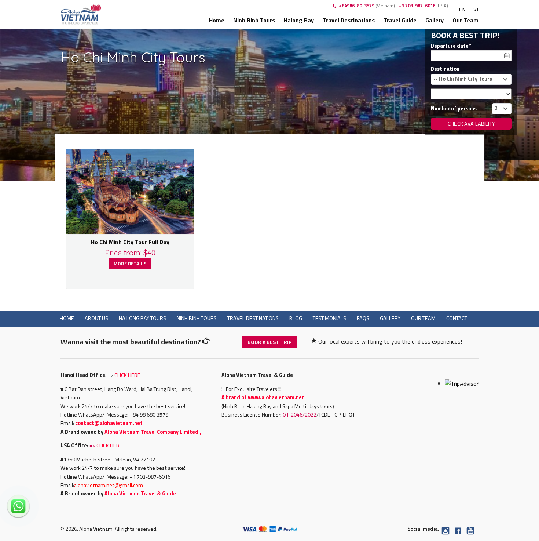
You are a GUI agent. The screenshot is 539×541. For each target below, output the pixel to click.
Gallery (434, 20)
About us (96, 318)
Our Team (465, 20)
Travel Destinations (349, 20)
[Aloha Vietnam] (81, 14)
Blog (295, 318)
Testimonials (329, 318)
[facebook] (458, 532)
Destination (445, 69)
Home (216, 20)
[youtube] (470, 532)
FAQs (363, 318)
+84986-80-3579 (367, 5)
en (463, 10)
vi (475, 10)
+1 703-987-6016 (423, 5)
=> (105, 446)
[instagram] (445, 532)
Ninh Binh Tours (254, 20)
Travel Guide (400, 20)
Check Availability (471, 124)
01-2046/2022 (299, 415)
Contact (456, 318)
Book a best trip (269, 342)
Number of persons (454, 109)
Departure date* (451, 46)
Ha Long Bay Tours (142, 318)
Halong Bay (299, 20)
